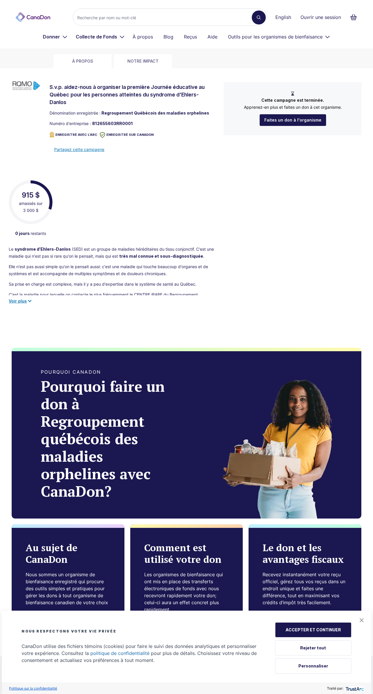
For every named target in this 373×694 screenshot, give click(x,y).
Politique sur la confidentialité (33, 688)
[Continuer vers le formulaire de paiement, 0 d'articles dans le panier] (355, 17)
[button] (361, 620)
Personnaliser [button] (313, 665)
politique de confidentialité (119, 653)
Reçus (190, 37)
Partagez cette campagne (79, 149)
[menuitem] (55, 36)
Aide (212, 37)
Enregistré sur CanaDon (130, 135)
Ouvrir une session (320, 17)
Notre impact (143, 61)
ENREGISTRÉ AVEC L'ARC (76, 135)
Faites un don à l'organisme (292, 119)
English (283, 17)
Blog (168, 37)
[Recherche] (259, 17)
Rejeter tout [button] (313, 647)
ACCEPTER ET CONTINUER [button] (313, 629)
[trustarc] (354, 688)
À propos (143, 37)
